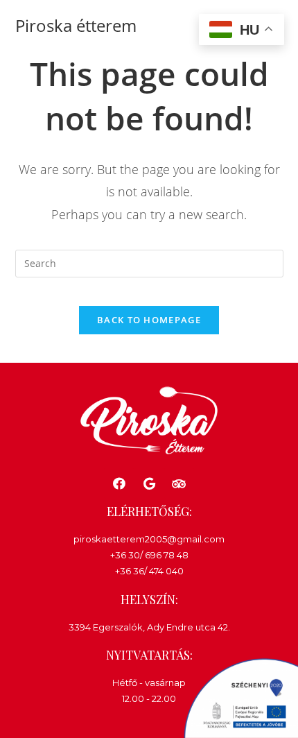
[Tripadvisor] (179, 483)
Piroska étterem (76, 25)
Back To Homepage (149, 320)
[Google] (149, 483)
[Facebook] (119, 483)
